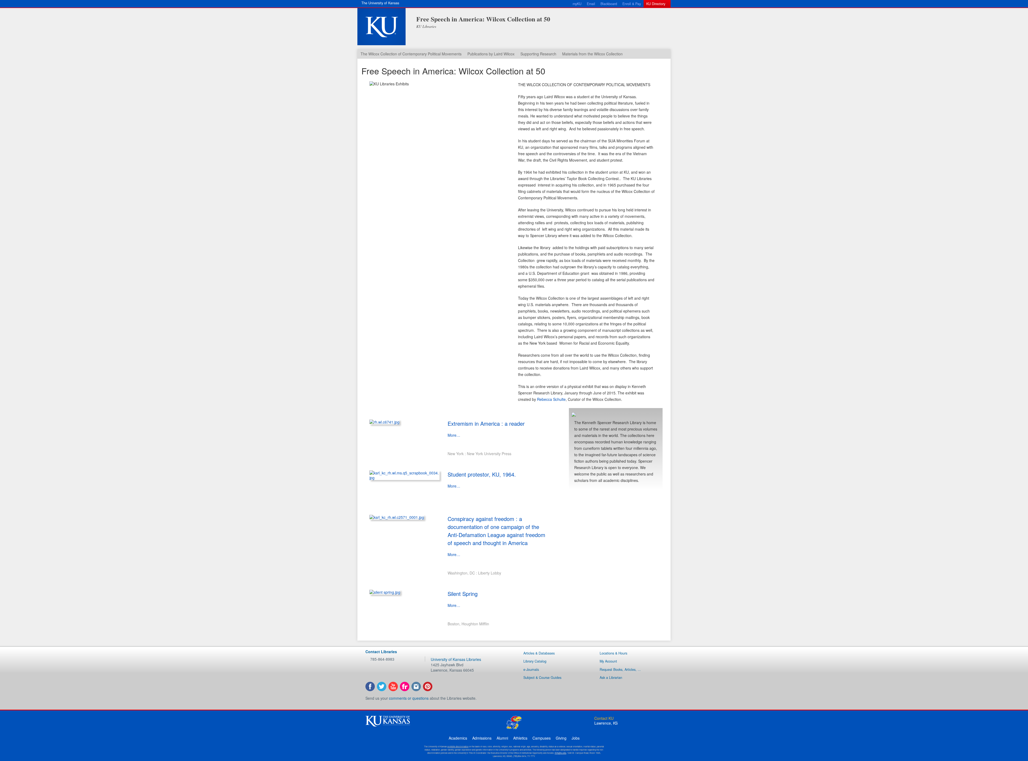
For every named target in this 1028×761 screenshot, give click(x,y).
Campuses (541, 738)
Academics (458, 738)
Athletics (520, 738)
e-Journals (531, 669)
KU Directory (655, 3)
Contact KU (604, 718)
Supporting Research (538, 53)
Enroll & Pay (631, 3)
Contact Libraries (381, 651)
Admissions (482, 738)
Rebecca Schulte (551, 399)
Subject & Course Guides (542, 677)
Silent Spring (463, 594)
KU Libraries (426, 26)
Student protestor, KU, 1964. (482, 474)
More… (454, 435)
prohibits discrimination (457, 746)
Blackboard (608, 3)
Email (591, 3)
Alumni (502, 738)
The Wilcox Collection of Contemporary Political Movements (411, 53)
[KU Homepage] (381, 26)
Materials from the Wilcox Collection (592, 53)
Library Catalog (534, 661)
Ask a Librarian (611, 677)
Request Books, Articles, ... (620, 669)
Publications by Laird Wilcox (491, 53)
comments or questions (409, 698)
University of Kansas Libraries (456, 659)
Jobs (576, 738)
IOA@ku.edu (560, 752)
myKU (577, 3)
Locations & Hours (613, 653)
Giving (561, 738)
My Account (608, 661)
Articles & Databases (539, 653)
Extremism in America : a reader (486, 423)
